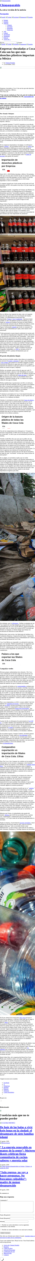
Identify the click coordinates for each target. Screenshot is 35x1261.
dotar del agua (22, 375)
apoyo (30, 146)
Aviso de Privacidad (9, 1250)
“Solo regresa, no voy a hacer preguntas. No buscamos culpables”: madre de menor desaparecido (14, 1179)
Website (2, 1221)
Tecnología (7, 34)
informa (7, 815)
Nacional (9, 26)
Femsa (9, 319)
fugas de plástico (29, 400)
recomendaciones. (8, 743)
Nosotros (6, 1247)
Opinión (6, 22)
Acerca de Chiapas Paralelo (11, 1245)
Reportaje (10, 28)
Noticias (6, 23)
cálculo (8, 322)
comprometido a (22, 686)
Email (5, 1218)
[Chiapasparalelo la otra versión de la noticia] (17, 1)
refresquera (15, 623)
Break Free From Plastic (22, 708)
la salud (10, 727)
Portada (6, 20)
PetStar (6, 146)
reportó (14, 327)
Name (5, 1215)
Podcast (6, 38)
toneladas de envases (13, 703)
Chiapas (9, 25)
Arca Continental (17, 319)
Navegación (4, 14)
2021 (17, 349)
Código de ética (8, 1248)
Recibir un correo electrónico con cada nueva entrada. (17, 1229)
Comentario (4, 1200)
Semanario (7, 36)
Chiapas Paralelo (10, 63)
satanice (31, 788)
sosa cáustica (5, 362)
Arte (5, 31)
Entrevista (10, 30)
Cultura (6, 33)
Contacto (6, 1255)
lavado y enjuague (13, 361)
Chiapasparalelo (10, 5)
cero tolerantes (23, 735)
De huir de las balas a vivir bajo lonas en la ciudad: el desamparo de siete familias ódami (17, 1132)
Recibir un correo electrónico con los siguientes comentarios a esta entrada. (14, 1225)
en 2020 (7, 705)
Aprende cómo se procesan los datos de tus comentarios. (17, 1236)
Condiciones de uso (9, 1251)
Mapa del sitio (8, 1253)
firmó (6, 1022)
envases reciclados (25, 823)
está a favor (22, 1017)
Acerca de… (7, 39)
